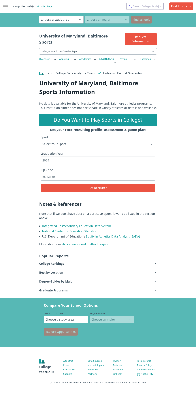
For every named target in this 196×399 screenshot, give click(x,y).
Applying (64, 58)
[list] (47, 58)
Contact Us (69, 369)
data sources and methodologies (85, 244)
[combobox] (145, 6)
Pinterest (118, 365)
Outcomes (145, 58)
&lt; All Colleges (45, 6)
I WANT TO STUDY (53, 313)
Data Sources (94, 360)
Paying (123, 58)
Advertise (92, 369)
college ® (22, 6)
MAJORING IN (97, 313)
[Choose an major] (107, 20)
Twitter (117, 360)
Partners (92, 373)
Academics (85, 58)
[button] (141, 39)
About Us (68, 360)
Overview (44, 58)
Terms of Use (144, 360)
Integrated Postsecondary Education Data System (76, 226)
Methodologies (95, 365)
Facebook (118, 369)
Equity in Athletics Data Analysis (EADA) (113, 236)
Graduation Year (52, 154)
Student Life (106, 58)
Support (67, 373)
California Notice (146, 369)
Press (66, 365)
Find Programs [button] (181, 6)
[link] (47, 58)
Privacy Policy (144, 365)
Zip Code (47, 170)
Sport (44, 137)
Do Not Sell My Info (145, 374)
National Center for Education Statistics (69, 231)
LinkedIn (117, 373)
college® (47, 369)
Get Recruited (98, 188)
